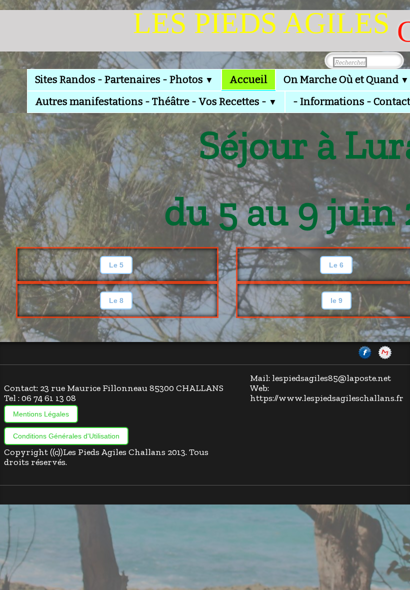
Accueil (249, 80)
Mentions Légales (41, 414)
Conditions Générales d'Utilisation (66, 436)
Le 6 (336, 265)
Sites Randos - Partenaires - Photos (124, 80)
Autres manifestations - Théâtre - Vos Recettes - (156, 102)
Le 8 (116, 300)
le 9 (336, 300)
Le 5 (116, 265)
